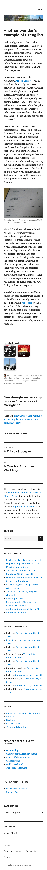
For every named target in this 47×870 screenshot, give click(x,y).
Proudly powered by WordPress (18, 865)
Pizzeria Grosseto (24, 81)
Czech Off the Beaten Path (19, 757)
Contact (10, 716)
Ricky (9, 375)
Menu (39, 9)
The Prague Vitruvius (16, 768)
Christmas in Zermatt (16, 612)
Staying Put (12, 792)
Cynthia (10, 640)
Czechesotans (13, 761)
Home (7, 845)
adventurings (12, 750)
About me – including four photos (20, 851)
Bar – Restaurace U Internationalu (22, 378)
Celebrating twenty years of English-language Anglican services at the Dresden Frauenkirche (24, 563)
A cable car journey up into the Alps (23, 609)
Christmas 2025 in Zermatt (19, 574)
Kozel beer (27, 303)
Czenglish (25, 381)
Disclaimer (11, 720)
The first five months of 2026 (21, 570)
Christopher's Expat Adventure (21, 754)
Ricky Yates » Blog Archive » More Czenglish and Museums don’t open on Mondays (23, 419)
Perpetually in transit (16, 788)
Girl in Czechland (14, 764)
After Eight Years (14, 598)
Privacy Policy (13, 723)
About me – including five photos (23, 713)
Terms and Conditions (17, 727)
